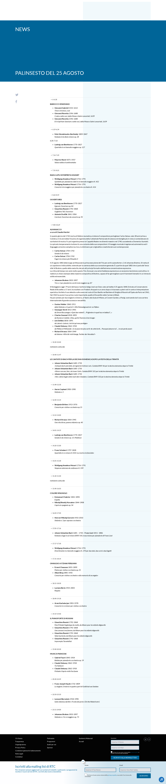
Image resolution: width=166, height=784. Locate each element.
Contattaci (19, 757)
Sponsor (50, 748)
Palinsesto (50, 738)
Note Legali (19, 754)
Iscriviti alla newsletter (125, 758)
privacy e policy (134, 752)
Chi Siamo (18, 738)
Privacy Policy (20, 748)
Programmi (51, 741)
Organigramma (20, 744)
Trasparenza (19, 741)
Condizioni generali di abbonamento (28, 751)
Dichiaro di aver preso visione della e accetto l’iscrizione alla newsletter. (125, 753)
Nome (86, 765)
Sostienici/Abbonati (86, 738)
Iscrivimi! (143, 776)
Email (121, 765)
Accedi (81, 741)
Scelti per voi (51, 744)
